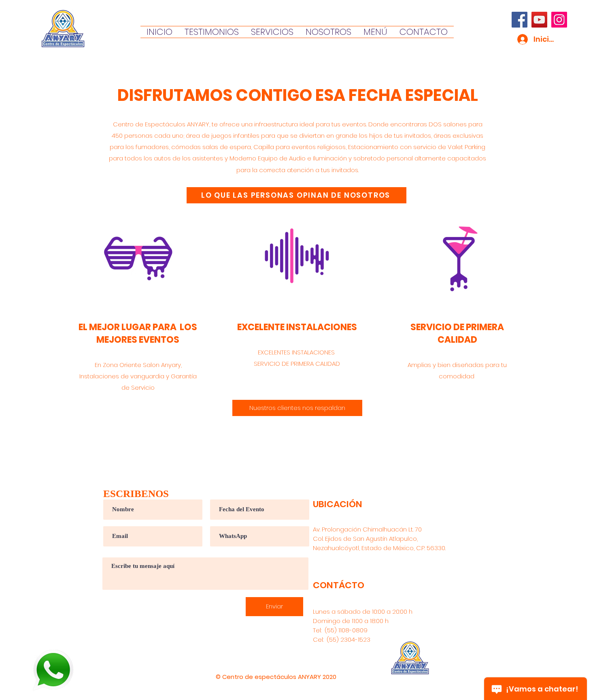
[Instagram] (559, 20)
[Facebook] (519, 20)
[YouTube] (539, 20)
